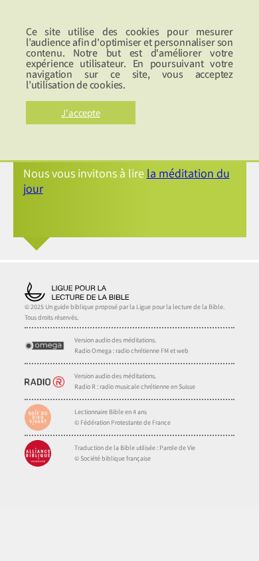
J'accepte (80, 112)
